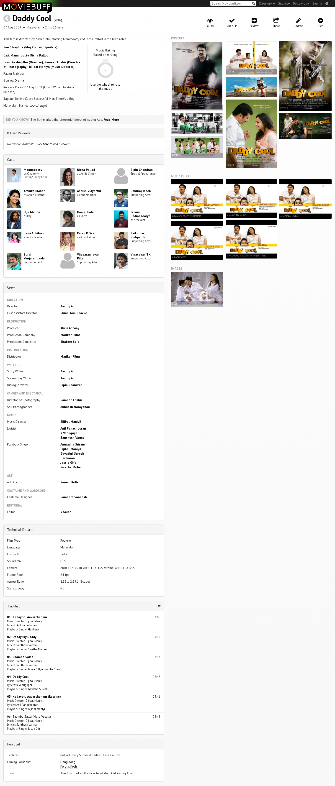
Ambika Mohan (34, 191)
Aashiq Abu (68, 306)
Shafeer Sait (69, 342)
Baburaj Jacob (141, 191)
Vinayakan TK (141, 254)
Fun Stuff (14, 744)
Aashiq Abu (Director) (27, 62)
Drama (19, 80)
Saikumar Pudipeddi (138, 235)
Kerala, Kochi (68, 766)
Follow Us (300, 3)
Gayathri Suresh (72, 453)
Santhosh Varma (72, 437)
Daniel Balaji (86, 212)
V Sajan (65, 512)
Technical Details (20, 529)
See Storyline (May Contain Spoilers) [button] (30, 47)
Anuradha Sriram (72, 444)
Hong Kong (67, 762)
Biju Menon (32, 212)
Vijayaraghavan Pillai (88, 256)
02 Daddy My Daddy (21, 637)
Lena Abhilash (34, 233)
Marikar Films (70, 335)
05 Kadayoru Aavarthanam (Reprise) (34, 696)
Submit (283, 3)
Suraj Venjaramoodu (34, 256)
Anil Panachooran (73, 428)
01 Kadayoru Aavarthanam (27, 617)
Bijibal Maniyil (70, 422)
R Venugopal (69, 433)
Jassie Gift (68, 463)
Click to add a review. (53, 144)
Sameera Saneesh (73, 497)
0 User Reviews (18, 133)
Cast (10, 159)
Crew (11, 287)
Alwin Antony (69, 328)
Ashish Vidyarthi (89, 191)
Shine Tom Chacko (73, 313)
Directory (266, 3)
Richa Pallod (39, 55)
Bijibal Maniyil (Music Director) (52, 67)
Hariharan (67, 458)
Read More (111, 120)
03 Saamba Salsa (20, 657)
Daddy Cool (32, 18)
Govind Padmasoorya (140, 214)
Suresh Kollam (70, 482)
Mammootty (19, 55)
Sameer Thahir (71, 400)
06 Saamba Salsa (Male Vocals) (29, 716)
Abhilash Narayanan (75, 407)
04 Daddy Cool (17, 677)
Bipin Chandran (142, 170)
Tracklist (13, 606)
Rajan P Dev (85, 233)
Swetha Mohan (71, 467)
